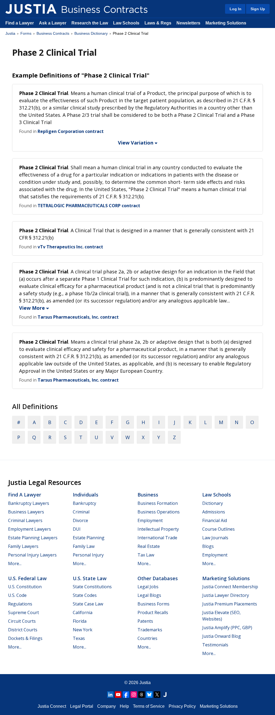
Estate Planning (88, 538)
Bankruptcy (84, 503)
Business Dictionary (91, 33)
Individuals (85, 494)
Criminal (81, 512)
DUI (77, 529)
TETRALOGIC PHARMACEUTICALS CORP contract (89, 206)
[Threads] (141, 694)
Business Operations (159, 512)
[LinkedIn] (110, 694)
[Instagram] (134, 694)
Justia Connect (52, 706)
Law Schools (126, 23)
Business (148, 494)
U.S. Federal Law (27, 578)
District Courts (22, 630)
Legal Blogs (149, 595)
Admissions (213, 512)
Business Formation (158, 503)
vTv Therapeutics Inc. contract (70, 247)
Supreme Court (23, 612)
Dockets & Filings (25, 638)
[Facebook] (126, 694)
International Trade (157, 538)
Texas (79, 638)
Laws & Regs (157, 23)
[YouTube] (118, 694)
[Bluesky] (149, 694)
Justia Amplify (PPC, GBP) (227, 628)
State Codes (85, 595)
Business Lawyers (26, 512)
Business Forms (153, 604)
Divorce (80, 520)
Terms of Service (149, 706)
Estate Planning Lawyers (32, 538)
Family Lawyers (23, 546)
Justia (10, 33)
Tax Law (146, 555)
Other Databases (158, 578)
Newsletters (188, 23)
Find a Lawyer (19, 23)
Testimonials (215, 645)
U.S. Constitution (25, 587)
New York (82, 630)
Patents (145, 621)
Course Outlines (218, 529)
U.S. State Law (90, 578)
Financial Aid (214, 520)
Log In (235, 9)
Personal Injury (88, 555)
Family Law (84, 546)
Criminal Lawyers (25, 520)
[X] (157, 694)
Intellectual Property (158, 529)
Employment (150, 520)
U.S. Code (17, 595)
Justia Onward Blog (221, 636)
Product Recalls (153, 612)
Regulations (20, 604)
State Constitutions (92, 587)
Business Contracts (53, 33)
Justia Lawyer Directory (225, 595)
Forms (25, 33)
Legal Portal (81, 706)
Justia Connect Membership (230, 587)
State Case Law (88, 604)
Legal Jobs (148, 587)
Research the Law (89, 23)
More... (14, 563)
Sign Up (258, 9)
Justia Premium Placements (229, 604)
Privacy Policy (182, 706)
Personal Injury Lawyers (32, 555)
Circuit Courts (22, 621)
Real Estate (149, 546)
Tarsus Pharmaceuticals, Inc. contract (78, 317)
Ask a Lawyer (53, 23)
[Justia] (30, 9)
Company (106, 706)
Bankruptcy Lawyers (28, 503)
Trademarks (150, 630)
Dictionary (212, 503)
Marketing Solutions (225, 23)
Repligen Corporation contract (71, 131)
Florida (79, 621)
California (82, 612)
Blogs (208, 546)
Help (124, 706)
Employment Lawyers (29, 529)
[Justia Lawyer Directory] (165, 694)
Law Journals (215, 538)
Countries (147, 638)
